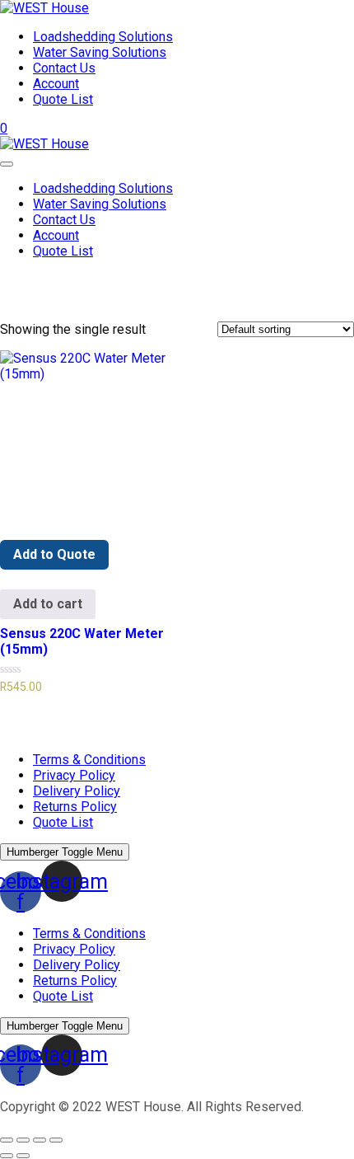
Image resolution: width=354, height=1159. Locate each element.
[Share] (23, 1140)
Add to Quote (54, 554)
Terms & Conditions (89, 759)
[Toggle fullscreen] (39, 1140)
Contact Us (64, 68)
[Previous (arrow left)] (6, 1155)
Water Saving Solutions (99, 52)
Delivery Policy (76, 791)
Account (56, 84)
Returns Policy (75, 806)
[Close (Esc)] (6, 1140)
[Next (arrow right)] (23, 1155)
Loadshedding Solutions (103, 37)
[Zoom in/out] (56, 1140)
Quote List (63, 99)
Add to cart (47, 604)
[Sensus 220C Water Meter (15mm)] (85, 435)
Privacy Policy (74, 775)
